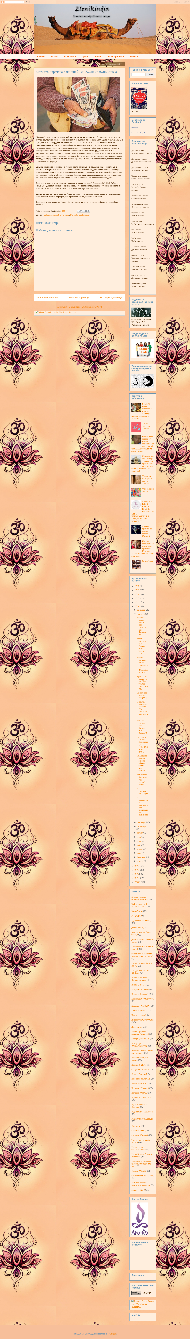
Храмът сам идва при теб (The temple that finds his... (142, 682)
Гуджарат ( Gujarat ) (141, 920)
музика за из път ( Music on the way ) (142, 1051)
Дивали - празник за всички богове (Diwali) (147, 531)
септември (141, 826)
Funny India (147, 561)
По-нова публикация (47, 297)
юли (139, 836)
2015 (137, 602)
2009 (138, 882)
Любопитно (136, 1027)
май (139, 844)
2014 (137, 606)
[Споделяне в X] (83, 211)
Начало (41, 57)
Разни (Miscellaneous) (80, 215)
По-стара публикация (111, 297)
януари (140, 861)
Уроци (85, 57)
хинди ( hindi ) (138, 1189)
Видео (98, 57)
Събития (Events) (139, 1135)
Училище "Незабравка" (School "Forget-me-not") (141, 1164)
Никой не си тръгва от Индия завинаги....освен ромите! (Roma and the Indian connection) (142, 444)
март (139, 852)
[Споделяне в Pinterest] (88, 211)
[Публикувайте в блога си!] (81, 211)
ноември (141, 614)
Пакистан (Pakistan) (140, 1078)
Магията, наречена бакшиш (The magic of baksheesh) (76, 71)
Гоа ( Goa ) (136, 915)
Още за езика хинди (148, 490)
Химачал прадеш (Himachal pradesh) (140, 1184)
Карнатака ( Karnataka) (142, 998)
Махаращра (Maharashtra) (139, 1044)
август (140, 832)
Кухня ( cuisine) (138, 1015)
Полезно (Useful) (139, 1092)
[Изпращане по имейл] (78, 211)
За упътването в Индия (142, 791)
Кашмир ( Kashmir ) (140, 1005)
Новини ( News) (138, 1064)
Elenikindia (134, 127)
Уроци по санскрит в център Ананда (147, 480)
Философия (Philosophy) (142, 1175)
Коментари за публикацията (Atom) (86, 307)
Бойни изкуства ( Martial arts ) (139, 905)
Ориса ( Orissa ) (139, 1074)
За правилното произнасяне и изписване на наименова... (142, 807)
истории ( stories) (140, 989)
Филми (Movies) (138, 1171)
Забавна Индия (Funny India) (56, 215)
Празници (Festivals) (141, 1097)
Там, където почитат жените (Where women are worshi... (142, 763)
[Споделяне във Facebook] (86, 211)
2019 (137, 586)
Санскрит (135, 1126)
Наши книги (70, 57)
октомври (141, 822)
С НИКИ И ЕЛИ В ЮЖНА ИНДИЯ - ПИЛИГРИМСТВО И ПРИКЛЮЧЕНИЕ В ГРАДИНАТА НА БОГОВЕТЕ (142, 511)
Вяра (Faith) (137, 911)
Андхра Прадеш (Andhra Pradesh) (140, 898)
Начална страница (79, 297)
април (140, 848)
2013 (137, 866)
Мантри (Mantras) (140, 1038)
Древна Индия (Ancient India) (142, 940)
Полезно (134, 57)
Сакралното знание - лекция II (142, 695)
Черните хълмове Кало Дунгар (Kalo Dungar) (142, 726)
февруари (141, 857)
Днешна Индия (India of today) (142, 933)
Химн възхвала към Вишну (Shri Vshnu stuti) (141, 646)
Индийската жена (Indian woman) (139, 978)
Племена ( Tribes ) (140, 1088)
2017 (137, 594)
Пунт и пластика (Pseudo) (139, 1105)
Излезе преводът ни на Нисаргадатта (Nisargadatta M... (142, 665)
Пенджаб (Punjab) (139, 1083)
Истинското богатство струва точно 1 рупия (142, 779)
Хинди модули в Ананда (146, 426)
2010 (137, 878)
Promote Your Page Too (138, 133)
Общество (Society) (140, 1069)
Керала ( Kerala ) (139, 1010)
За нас (54, 57)
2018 (137, 590)
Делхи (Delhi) (137, 927)
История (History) (139, 994)
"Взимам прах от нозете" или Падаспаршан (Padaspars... (142, 626)
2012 (137, 870)
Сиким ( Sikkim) (138, 1130)
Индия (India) (137, 984)
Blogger (113, 1334)
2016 (137, 598)
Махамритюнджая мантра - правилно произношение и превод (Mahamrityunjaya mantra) (142, 463)
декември (141, 609)
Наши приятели (116, 57)
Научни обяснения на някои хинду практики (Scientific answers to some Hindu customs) (142, 548)
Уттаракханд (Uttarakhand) (138, 1148)
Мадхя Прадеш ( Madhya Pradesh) (140, 1032)
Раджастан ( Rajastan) (142, 1111)
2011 (137, 874)
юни (139, 840)
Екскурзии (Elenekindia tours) (142, 947)
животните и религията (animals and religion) (142, 955)
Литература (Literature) (142, 1019)
